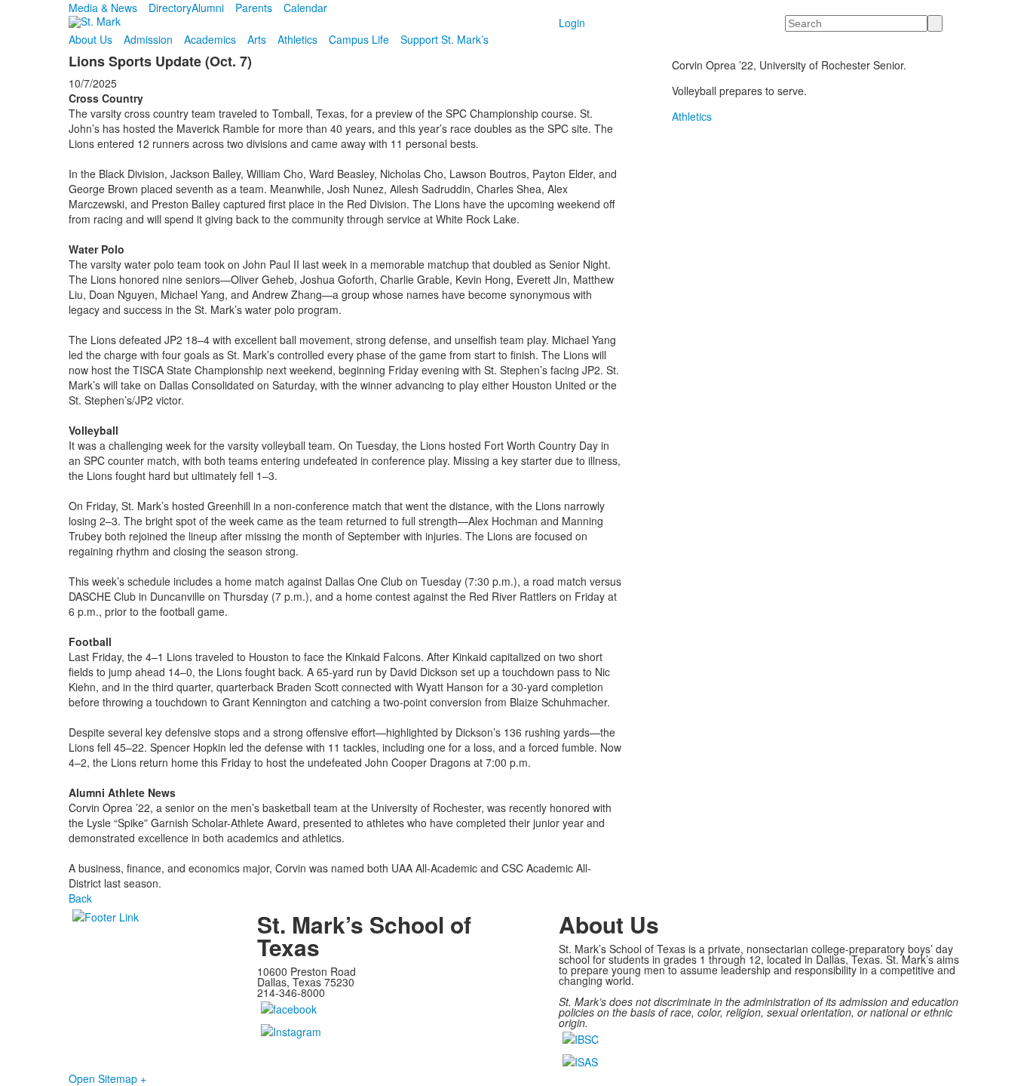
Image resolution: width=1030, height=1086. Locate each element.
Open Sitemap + (107, 1078)
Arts (256, 39)
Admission (148, 39)
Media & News (103, 7)
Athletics (297, 39)
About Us (90, 39)
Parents (253, 7)
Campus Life (359, 39)
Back (80, 898)
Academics (210, 39)
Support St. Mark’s (444, 39)
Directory (170, 7)
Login (572, 22)
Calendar (305, 7)
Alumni (208, 7)
